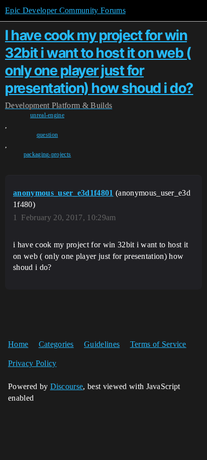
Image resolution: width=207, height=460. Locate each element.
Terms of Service (158, 344)
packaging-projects (47, 154)
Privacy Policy (32, 363)
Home (18, 344)
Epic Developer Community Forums (65, 10)
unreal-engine (47, 115)
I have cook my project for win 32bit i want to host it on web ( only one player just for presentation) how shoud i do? (99, 61)
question (47, 134)
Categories (56, 344)
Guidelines (102, 344)
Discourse (66, 386)
